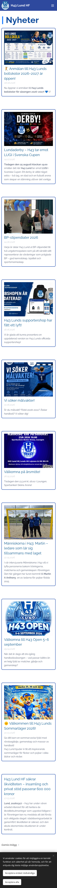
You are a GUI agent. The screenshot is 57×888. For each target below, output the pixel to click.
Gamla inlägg (9, 844)
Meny (53, 5)
